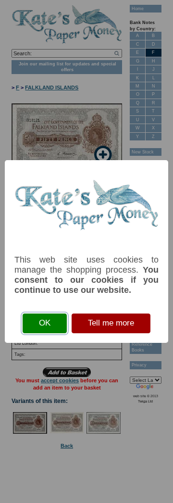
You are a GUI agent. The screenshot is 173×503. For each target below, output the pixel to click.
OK (44, 322)
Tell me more (111, 322)
